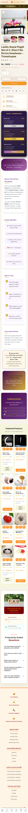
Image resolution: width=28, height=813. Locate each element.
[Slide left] (1, 39)
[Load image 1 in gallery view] (7, 39)
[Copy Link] (23, 90)
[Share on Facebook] (16, 90)
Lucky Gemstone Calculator (14, 774)
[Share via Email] (12, 90)
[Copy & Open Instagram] (6, 90)
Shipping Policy (14, 740)
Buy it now (14, 83)
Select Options (7, 468)
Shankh (14, 793)
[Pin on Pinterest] (9, 90)
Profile (14, 761)
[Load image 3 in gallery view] (21, 39)
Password (14, 755)
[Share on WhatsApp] (2, 90)
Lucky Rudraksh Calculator (14, 780)
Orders (14, 758)
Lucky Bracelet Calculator (14, 771)
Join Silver (14, 126)
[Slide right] (26, 39)
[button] (3, 6)
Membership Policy (14, 743)
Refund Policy (14, 737)
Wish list (14, 752)
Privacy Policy (14, 734)
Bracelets (14, 790)
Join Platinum (14, 151)
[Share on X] (19, 90)
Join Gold (14, 138)
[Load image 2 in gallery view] (14, 39)
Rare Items (14, 799)
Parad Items (14, 796)
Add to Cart (20, 470)
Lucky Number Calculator (14, 777)
